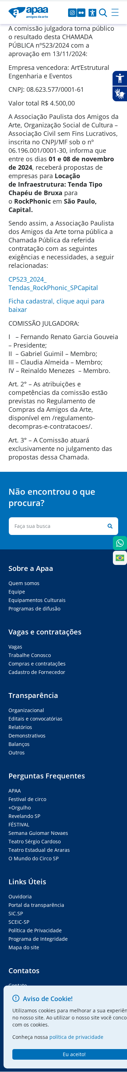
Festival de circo (27, 799)
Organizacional (26, 710)
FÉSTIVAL (18, 824)
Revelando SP (24, 816)
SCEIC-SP (18, 922)
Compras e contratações (37, 663)
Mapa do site (23, 947)
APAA (14, 790)
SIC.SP (15, 913)
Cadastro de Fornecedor (36, 672)
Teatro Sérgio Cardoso (34, 841)
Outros (16, 752)
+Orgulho (19, 807)
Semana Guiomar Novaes (38, 833)
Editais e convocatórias (35, 718)
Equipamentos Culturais (37, 600)
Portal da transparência (36, 905)
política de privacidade (76, 1037)
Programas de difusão (34, 608)
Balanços (19, 744)
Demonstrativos (27, 735)
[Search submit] (108, 526)
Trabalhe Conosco (29, 655)
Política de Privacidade (35, 930)
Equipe (16, 591)
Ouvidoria (20, 896)
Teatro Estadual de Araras (39, 850)
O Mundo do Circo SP (33, 858)
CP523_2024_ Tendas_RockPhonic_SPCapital (53, 283)
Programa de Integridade (38, 938)
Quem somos (24, 583)
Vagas (15, 646)
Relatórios (20, 727)
